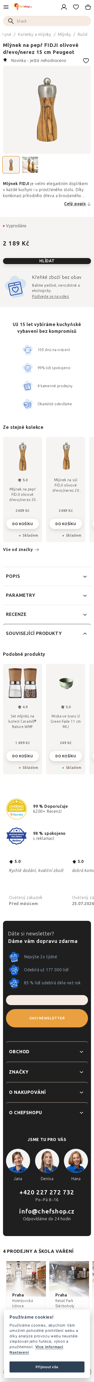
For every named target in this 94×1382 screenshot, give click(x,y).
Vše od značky (18, 549)
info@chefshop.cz (46, 1211)
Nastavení (19, 1352)
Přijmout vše (47, 1367)
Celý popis (75, 203)
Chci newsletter (47, 1018)
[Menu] (6, 7)
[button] (22, 754)
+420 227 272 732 (47, 1192)
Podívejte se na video (50, 296)
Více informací (49, 1347)
